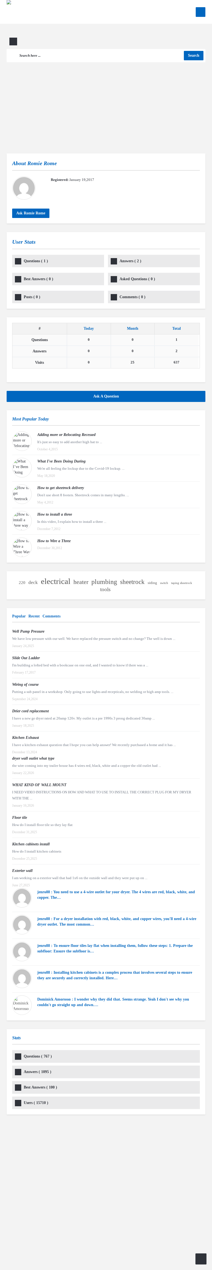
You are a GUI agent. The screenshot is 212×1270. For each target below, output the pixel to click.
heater (80, 582)
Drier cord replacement (30, 711)
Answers (130, 261)
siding (152, 583)
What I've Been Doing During (61, 461)
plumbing (104, 582)
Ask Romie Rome (30, 213)
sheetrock (132, 582)
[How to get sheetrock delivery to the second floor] (22, 494)
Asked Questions (137, 279)
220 (22, 582)
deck (33, 582)
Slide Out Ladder (26, 658)
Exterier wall (22, 871)
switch (164, 583)
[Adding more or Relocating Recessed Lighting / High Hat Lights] (22, 441)
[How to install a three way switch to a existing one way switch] (22, 521)
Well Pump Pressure (28, 631)
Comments (132, 297)
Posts (32, 297)
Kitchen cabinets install (31, 844)
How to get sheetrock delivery (60, 488)
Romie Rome (42, 163)
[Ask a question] (200, 1258)
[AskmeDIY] (45, 23)
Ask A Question (106, 396)
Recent (34, 616)
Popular (19, 616)
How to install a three (54, 514)
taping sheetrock (181, 583)
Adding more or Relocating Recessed (66, 435)
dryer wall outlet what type (33, 758)
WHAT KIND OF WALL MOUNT (39, 785)
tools (105, 589)
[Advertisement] (106, 103)
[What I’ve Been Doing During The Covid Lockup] (22, 468)
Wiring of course (25, 684)
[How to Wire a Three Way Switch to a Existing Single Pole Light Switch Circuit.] (22, 547)
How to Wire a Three (54, 541)
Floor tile (19, 817)
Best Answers (38, 279)
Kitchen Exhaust (25, 738)
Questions (36, 261)
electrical (55, 581)
